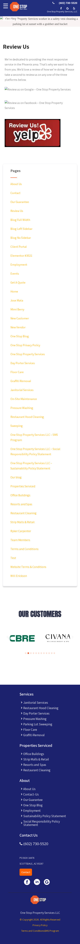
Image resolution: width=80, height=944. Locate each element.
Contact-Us (31, 794)
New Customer (19, 318)
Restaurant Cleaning (23, 513)
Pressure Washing (21, 408)
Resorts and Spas (21, 504)
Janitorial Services (21, 390)
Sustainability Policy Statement (44, 816)
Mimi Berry (17, 309)
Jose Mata (16, 300)
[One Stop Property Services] (17, 6)
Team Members (20, 540)
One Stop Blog (19, 336)
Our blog (16, 477)
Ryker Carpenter (20, 531)
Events (14, 274)
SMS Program (51, 930)
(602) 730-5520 (67, 2)
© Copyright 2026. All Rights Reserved (40, 919)
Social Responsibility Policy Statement (41, 823)
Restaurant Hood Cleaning (27, 417)
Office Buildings (20, 495)
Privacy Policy (40, 925)
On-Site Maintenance (23, 399)
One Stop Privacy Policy (25, 345)
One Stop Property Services (27, 354)
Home (14, 291)
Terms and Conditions (24, 549)
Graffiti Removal (20, 381)
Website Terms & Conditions (28, 567)
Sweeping (16, 426)
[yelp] (74, 8)
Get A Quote (17, 283)
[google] (67, 8)
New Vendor (17, 327)
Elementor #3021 (21, 256)
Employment (18, 265)
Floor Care (17, 372)
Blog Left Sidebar (21, 229)
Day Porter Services (22, 363)
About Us (16, 184)
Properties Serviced (22, 486)
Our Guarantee (19, 202)
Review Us (16, 211)
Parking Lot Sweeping (37, 724)
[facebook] (61, 8)
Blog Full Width (20, 220)
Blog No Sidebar (20, 238)
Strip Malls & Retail (22, 522)
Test (13, 558)
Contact (15, 193)
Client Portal (18, 247)
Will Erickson (18, 576)
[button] (7, 637)
